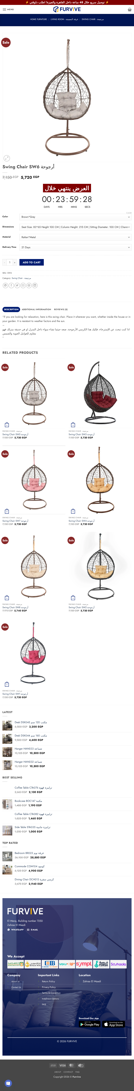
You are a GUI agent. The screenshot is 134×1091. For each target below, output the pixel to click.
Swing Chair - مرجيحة (93, 19)
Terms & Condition (51, 992)
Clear (129, 213)
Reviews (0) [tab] (60, 309)
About (57, 1072)
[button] (8, 9)
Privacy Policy (49, 987)
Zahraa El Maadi (92, 981)
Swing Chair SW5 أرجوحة (15, 434)
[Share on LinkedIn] (35, 285)
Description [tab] (11, 309)
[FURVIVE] (67, 9)
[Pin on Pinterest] (29, 285)
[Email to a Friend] (23, 285)
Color (5, 216)
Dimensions (8, 227)
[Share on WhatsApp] (5, 285)
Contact (68, 1072)
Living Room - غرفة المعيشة (64, 19)
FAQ (77, 1072)
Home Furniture (38, 19)
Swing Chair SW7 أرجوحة (15, 520)
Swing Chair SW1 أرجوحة (15, 693)
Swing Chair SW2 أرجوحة (81, 607)
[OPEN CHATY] (8, 1083)
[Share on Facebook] (11, 285)
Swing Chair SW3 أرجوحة (81, 434)
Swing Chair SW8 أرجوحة (15, 607)
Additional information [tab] (36, 309)
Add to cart (32, 262)
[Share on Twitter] (17, 285)
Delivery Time (9, 247)
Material (6, 237)
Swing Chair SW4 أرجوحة (81, 520)
